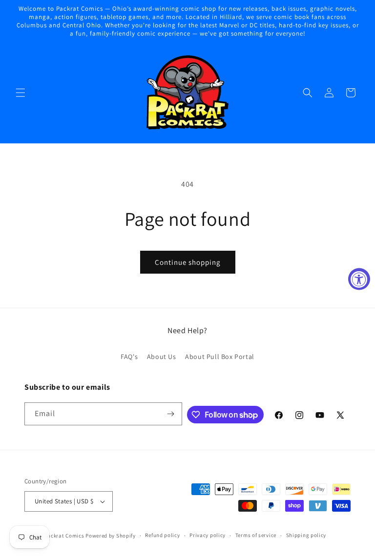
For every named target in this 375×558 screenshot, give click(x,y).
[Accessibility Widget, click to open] (359, 279)
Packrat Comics (64, 535)
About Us (161, 356)
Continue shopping (188, 262)
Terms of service (255, 535)
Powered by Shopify (110, 535)
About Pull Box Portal (219, 356)
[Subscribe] (171, 413)
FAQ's (129, 356)
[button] (20, 92)
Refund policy (162, 535)
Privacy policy (207, 535)
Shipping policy (306, 535)
